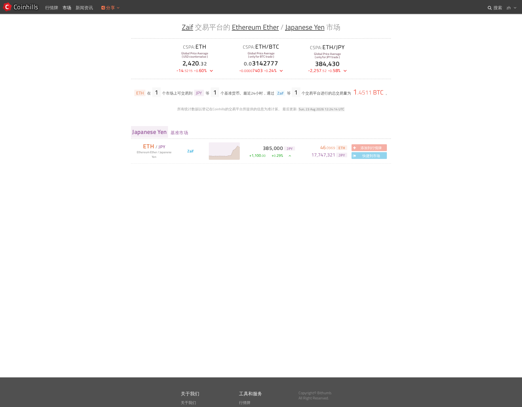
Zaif (187, 27)
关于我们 (188, 403)
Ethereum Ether (255, 27)
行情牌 (244, 403)
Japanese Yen (305, 27)
